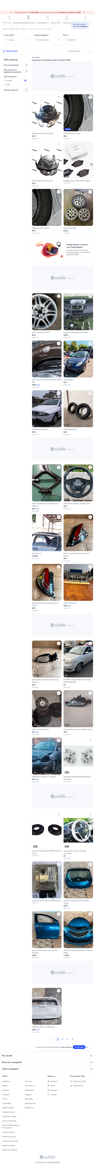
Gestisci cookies (8, 1108)
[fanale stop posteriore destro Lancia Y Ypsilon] (78, 538)
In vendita (8, 81)
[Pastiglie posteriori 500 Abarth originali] (78, 164)
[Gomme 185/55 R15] (78, 413)
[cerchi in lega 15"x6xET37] (47, 316)
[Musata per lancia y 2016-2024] (47, 117)
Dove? (65, 35)
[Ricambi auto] (47, 538)
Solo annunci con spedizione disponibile (12, 71)
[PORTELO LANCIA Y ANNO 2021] (47, 1010)
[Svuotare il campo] (29, 40)
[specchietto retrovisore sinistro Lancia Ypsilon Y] (47, 664)
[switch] (25, 65)
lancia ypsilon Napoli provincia (23, 23)
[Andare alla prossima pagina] (72, 1039)
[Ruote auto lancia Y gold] (78, 117)
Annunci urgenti (10, 90)
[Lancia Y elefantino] (78, 588)
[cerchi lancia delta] (78, 211)
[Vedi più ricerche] (91, 23)
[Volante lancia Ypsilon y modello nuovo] (78, 488)
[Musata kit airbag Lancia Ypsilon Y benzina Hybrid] (78, 935)
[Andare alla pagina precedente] (52, 1039)
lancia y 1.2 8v (56, 23)
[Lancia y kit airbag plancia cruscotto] (78, 316)
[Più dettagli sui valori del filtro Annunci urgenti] (17, 90)
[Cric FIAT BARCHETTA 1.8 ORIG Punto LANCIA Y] (47, 488)
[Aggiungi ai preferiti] (59, 97)
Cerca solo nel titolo (11, 65)
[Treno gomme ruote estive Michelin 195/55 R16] (47, 364)
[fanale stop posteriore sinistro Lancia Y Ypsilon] (47, 588)
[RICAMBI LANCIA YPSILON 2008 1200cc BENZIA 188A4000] (78, 664)
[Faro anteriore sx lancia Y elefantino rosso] (78, 713)
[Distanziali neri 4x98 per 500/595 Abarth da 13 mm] (47, 836)
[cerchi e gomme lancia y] (47, 713)
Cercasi (7, 84)
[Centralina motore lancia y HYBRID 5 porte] (47, 885)
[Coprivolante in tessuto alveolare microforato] (78, 836)
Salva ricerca (11, 51)
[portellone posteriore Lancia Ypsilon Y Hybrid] (78, 885)
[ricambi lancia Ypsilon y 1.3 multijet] (47, 760)
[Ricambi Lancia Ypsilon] (47, 413)
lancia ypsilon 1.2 (43, 23)
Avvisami (80, 1047)
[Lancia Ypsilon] (78, 363)
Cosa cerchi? (9, 35)
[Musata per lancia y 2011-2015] (47, 164)
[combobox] (18, 40)
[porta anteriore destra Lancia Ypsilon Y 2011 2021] (47, 935)
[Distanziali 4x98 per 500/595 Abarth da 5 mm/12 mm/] (78, 760)
